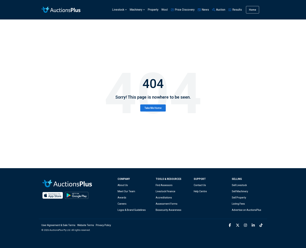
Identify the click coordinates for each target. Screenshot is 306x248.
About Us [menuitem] (123, 185)
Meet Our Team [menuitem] (126, 191)
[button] (230, 225)
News (205, 9)
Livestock (118, 9)
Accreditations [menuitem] (164, 197)
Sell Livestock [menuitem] (239, 185)
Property (153, 9)
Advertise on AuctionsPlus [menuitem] (246, 210)
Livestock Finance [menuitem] (165, 191)
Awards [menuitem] (122, 197)
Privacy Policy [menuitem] (103, 225)
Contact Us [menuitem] (200, 185)
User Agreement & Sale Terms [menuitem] (58, 225)
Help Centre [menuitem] (200, 191)
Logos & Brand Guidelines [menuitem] (132, 210)
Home (252, 9)
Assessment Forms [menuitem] (166, 203)
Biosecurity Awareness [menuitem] (168, 210)
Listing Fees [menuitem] (238, 203)
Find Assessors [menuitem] (164, 185)
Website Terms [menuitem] (85, 225)
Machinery (136, 9)
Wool (164, 9)
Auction (220, 9)
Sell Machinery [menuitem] (240, 191)
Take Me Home (153, 108)
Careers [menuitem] (122, 203)
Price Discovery (184, 9)
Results (237, 9)
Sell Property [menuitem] (239, 197)
